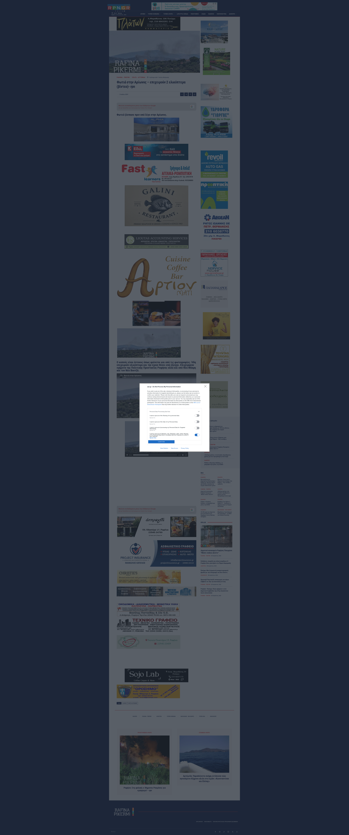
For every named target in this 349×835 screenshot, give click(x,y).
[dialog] (174, 417)
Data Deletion (164, 448)
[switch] (197, 415)
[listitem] (174, 411)
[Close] (206, 387)
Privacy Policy (185, 448)
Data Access (174, 448)
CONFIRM (161, 442)
